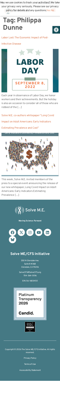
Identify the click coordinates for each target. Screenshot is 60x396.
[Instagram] (30, 232)
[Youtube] (38, 232)
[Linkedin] (47, 232)
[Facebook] (12, 232)
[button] (56, 30)
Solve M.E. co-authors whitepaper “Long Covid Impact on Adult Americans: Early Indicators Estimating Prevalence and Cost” (27, 122)
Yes (48, 10)
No (52, 10)
